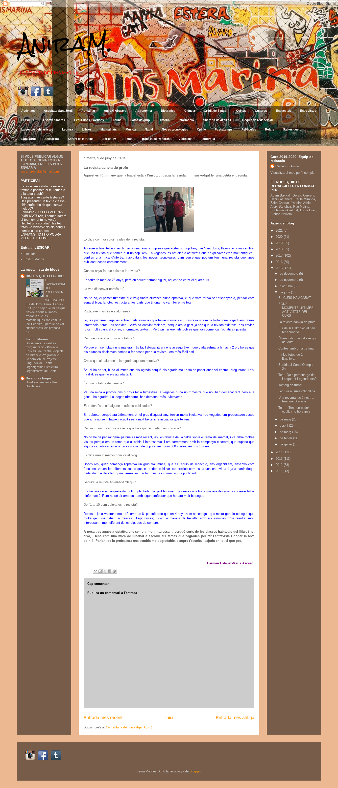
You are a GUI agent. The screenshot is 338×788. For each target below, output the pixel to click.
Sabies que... (292, 129)
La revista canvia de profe (296, 322)
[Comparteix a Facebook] (109, 571)
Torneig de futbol (290, 385)
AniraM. (66, 44)
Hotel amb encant (38, 382)
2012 (280, 465)
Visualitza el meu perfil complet (292, 173)
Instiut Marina (34, 259)
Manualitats (108, 129)
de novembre (289, 280)
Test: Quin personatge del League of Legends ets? (297, 377)
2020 (280, 237)
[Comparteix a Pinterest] (114, 571)
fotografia (208, 139)
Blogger (195, 771)
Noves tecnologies (175, 129)
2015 (280, 268)
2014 (280, 452)
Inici (169, 717)
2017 (280, 255)
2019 (280, 243)
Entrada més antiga (235, 717)
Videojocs (186, 139)
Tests (129, 139)
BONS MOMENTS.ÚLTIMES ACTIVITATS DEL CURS (296, 309)
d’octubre (287, 286)
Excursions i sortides (89, 120)
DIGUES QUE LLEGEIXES (46, 276)
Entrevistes (308, 110)
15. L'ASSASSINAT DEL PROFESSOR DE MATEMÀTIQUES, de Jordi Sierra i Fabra (45, 292)
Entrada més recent (103, 717)
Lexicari (30, 254)
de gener (286, 444)
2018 (280, 249)
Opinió (201, 129)
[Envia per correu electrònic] (95, 571)
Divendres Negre (38, 378)
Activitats (28, 110)
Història (164, 120)
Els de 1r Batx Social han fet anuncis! (296, 330)
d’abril (284, 425)
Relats (269, 129)
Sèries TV (109, 139)
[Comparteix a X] (104, 571)
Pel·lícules (248, 129)
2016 (280, 262)
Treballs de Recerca (156, 139)
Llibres (87, 129)
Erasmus (27, 120)
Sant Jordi (28, 139)
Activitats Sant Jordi (58, 110)
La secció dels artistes (37, 129)
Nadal (149, 129)
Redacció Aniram (288, 166)
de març (286, 432)
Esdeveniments (54, 120)
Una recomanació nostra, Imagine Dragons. (296, 399)
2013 (280, 458)
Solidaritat (52, 139)
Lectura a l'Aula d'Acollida (296, 391)
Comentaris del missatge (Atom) (129, 727)
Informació (186, 120)
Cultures (261, 110)
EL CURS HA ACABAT (294, 298)
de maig (286, 419)
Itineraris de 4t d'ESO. (218, 120)
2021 (280, 230)
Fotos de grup (140, 120)
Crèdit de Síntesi (215, 110)
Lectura (67, 129)
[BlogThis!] (100, 571)
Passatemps (224, 129)
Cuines (241, 110)
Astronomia (143, 110)
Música (131, 129)
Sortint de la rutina (81, 139)
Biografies (168, 110)
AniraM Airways (115, 110)
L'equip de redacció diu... (259, 120)
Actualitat (88, 110)
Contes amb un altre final (296, 348)
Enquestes (283, 110)
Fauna (117, 120)
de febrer (286, 438)
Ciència (189, 110)
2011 (280, 471)
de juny (285, 292)
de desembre (289, 273)
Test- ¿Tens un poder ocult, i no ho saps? (294, 410)
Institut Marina (37, 339)
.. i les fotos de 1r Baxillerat (291, 356)
